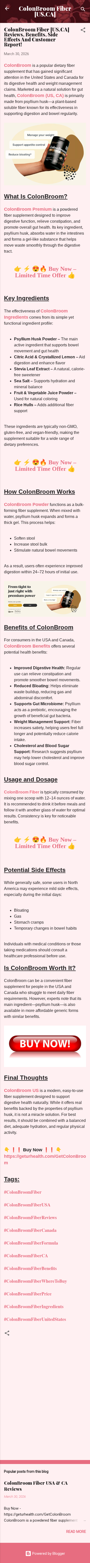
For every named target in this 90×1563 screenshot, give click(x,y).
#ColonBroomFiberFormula (31, 1243)
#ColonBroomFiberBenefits (30, 1268)
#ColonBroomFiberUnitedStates (35, 1319)
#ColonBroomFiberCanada (30, 1230)
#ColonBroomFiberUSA (27, 1204)
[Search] (83, 10)
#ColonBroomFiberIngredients (34, 1306)
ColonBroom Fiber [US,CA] (45, 11)
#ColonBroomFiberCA (26, 1255)
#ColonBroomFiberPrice (28, 1293)
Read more (76, 1531)
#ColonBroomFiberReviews (30, 1217)
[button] (83, 31)
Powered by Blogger (48, 1553)
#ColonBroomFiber (23, 1192)
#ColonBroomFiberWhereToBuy (35, 1281)
